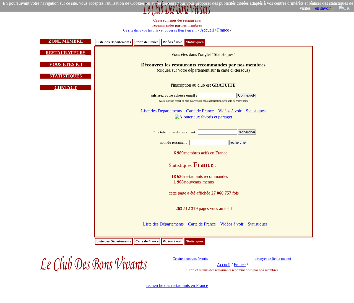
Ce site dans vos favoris (140, 30)
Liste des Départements (114, 42)
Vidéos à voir (172, 42)
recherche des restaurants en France (177, 285)
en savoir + (324, 8)
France (223, 30)
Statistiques (195, 42)
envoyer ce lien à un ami (179, 30)
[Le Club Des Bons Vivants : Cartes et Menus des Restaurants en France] (177, 15)
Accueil (207, 30)
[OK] (344, 8)
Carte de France (147, 42)
